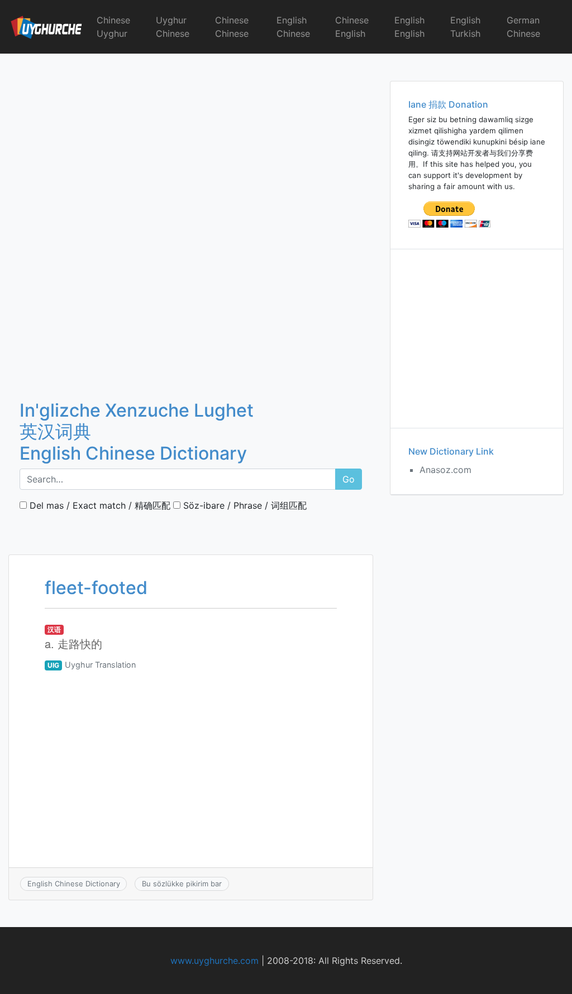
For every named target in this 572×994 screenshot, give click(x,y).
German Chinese (523, 27)
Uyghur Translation (100, 664)
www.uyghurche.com (214, 960)
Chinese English (352, 27)
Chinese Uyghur (113, 27)
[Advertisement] (190, 137)
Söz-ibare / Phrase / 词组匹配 (243, 505)
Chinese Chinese (232, 27)
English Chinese (293, 27)
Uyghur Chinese (172, 27)
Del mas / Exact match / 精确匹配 (98, 505)
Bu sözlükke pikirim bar (182, 883)
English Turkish (465, 27)
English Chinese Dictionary (73, 883)
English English (409, 27)
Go (348, 479)
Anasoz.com (445, 469)
